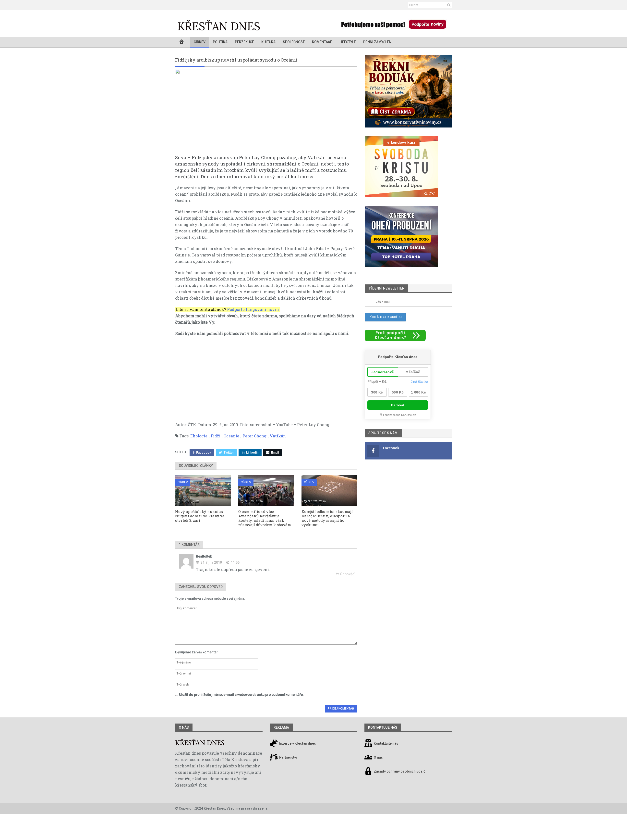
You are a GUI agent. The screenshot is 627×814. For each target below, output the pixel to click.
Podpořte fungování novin (253, 309)
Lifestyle (347, 42)
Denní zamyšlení (377, 42)
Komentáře (322, 42)
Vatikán (278, 435)
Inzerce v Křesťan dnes (297, 744)
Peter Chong (254, 435)
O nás (184, 727)
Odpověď (347, 574)
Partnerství (287, 758)
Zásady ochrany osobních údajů (399, 772)
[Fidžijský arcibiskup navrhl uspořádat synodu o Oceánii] (266, 111)
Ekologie (198, 435)
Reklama (281, 727)
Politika (220, 42)
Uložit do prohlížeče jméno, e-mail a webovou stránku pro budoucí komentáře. (241, 695)
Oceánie (231, 435)
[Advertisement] (266, 376)
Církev (199, 42)
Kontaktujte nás (386, 744)
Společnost (294, 42)
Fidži (215, 435)
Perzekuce (244, 42)
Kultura (268, 42)
